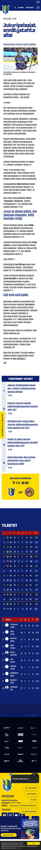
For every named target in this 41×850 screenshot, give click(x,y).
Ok (33, 843)
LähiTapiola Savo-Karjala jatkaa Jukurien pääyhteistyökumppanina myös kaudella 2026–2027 (22, 424)
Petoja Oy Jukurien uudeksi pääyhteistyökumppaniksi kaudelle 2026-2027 (22, 406)
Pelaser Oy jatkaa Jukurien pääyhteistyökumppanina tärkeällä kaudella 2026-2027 (22, 442)
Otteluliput (30, 7)
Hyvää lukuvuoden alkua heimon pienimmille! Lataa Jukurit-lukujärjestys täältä (21, 460)
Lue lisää (18, 848)
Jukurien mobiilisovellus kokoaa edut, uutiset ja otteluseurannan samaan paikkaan (21, 388)
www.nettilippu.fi (19, 358)
